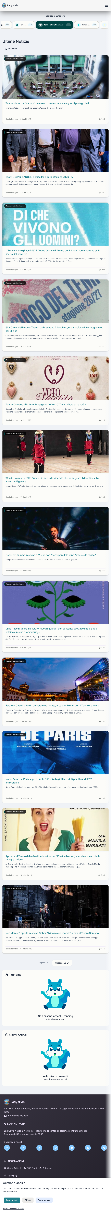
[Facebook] (7, 1148)
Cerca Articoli (14, 1168)
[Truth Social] (104, 1148)
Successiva (61, 963)
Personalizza (44, 1200)
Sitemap (47, 1168)
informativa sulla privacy (13, 1209)
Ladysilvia (18, 1102)
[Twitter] (39, 1148)
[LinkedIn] (72, 1148)
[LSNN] (88, 1148)
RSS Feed (12, 48)
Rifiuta (28, 1200)
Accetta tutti (12, 1200)
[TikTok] (55, 1148)
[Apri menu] (106, 5)
